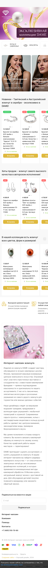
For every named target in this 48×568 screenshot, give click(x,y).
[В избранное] (8, 160)
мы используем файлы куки (11, 565)
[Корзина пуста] (44, 3)
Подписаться (24, 507)
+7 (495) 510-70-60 (10, 530)
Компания (6, 518)
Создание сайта (8, 557)
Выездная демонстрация (18, 303)
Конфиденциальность (10, 554)
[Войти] (40, 3)
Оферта (23, 554)
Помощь (5, 522)
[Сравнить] (13, 160)
